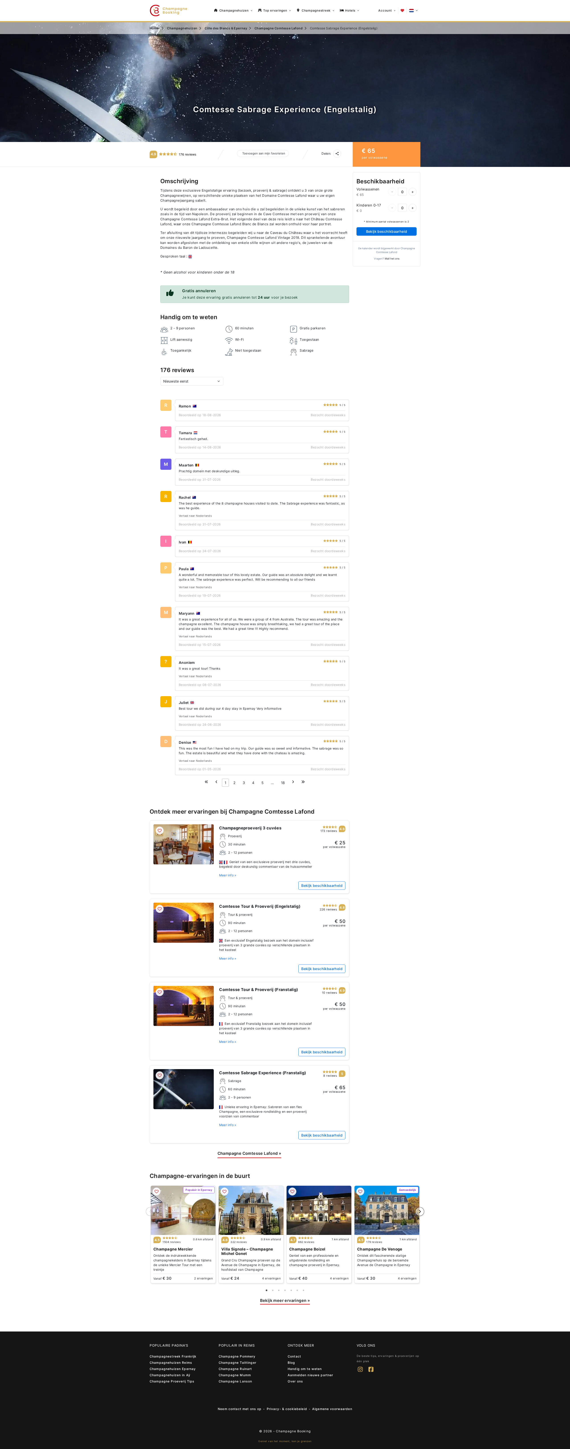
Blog (291, 1362)
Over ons (295, 1381)
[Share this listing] (337, 154)
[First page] (206, 782)
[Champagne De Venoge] (386, 1210)
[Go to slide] (266, 1290)
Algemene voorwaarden (332, 1409)
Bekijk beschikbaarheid (386, 231)
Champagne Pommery (237, 1356)
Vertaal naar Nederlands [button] (195, 515)
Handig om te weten (305, 1369)
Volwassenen (367, 189)
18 (283, 782)
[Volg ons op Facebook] (371, 1372)
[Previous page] (216, 782)
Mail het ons (392, 258)
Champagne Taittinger (237, 1362)
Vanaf (162, 1278)
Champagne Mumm (235, 1375)
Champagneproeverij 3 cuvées (250, 828)
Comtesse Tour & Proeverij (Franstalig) (258, 989)
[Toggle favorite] (160, 831)
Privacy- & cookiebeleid (287, 1409)
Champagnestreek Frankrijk (173, 1356)
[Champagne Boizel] (319, 1210)
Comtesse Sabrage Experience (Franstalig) (262, 1072)
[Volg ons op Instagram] (360, 1372)
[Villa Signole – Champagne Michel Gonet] (251, 1210)
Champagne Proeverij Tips (172, 1381)
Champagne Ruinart (235, 1369)
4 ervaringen (271, 1278)
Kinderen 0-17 (368, 205)
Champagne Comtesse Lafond (249, 1153)
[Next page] (293, 782)
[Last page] (303, 782)
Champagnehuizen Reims (171, 1362)
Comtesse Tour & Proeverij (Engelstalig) (259, 906)
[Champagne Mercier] (183, 1210)
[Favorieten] (402, 10)
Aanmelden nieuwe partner (310, 1375)
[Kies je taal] (413, 10)
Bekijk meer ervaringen (285, 1300)
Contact (294, 1356)
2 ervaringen (203, 1278)
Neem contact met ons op (239, 1409)
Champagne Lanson (235, 1381)
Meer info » (227, 875)
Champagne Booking (293, 1431)
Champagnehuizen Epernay (173, 1369)
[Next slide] (419, 1211)
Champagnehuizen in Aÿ (170, 1375)
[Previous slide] (150, 1211)
